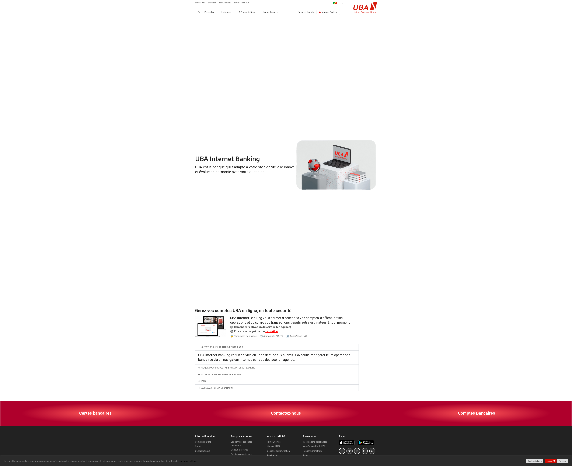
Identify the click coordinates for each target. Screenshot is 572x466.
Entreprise (226, 12)
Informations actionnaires (315, 442)
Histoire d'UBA (273, 446)
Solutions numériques (241, 454)
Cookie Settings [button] (535, 461)
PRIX (203, 381)
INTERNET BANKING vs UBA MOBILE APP (221, 374)
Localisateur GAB (241, 3)
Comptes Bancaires (476, 413)
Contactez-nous (286, 413)
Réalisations (273, 455)
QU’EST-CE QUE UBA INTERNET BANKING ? (222, 347)
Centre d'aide (269, 12)
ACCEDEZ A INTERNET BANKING (217, 388)
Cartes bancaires (95, 413)
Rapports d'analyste (312, 451)
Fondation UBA (225, 3)
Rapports (307, 455)
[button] (277, 347)
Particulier (209, 12)
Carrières (212, 3)
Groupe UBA (200, 3)
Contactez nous (202, 451)
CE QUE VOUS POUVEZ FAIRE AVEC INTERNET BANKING (228, 368)
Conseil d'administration (278, 451)
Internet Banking (329, 12)
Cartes (198, 446)
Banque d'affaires (239, 450)
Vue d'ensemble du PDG (314, 446)
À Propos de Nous (247, 12)
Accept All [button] (551, 461)
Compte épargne (203, 442)
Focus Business (274, 442)
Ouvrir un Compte (306, 12)
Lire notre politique (188, 461)
